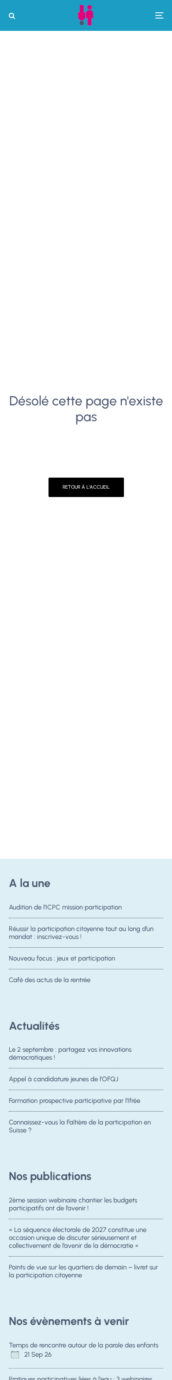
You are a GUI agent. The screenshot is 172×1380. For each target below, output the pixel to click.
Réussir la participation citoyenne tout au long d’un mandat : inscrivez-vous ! (81, 933)
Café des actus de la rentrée (49, 980)
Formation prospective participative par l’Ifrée (74, 1101)
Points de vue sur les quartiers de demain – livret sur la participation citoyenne (83, 1271)
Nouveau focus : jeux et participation (62, 958)
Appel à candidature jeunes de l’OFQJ (63, 1079)
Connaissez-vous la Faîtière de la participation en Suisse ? (80, 1126)
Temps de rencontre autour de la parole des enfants (83, 1345)
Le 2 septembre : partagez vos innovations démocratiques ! (70, 1053)
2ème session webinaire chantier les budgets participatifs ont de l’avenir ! (73, 1204)
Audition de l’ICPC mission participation (65, 907)
